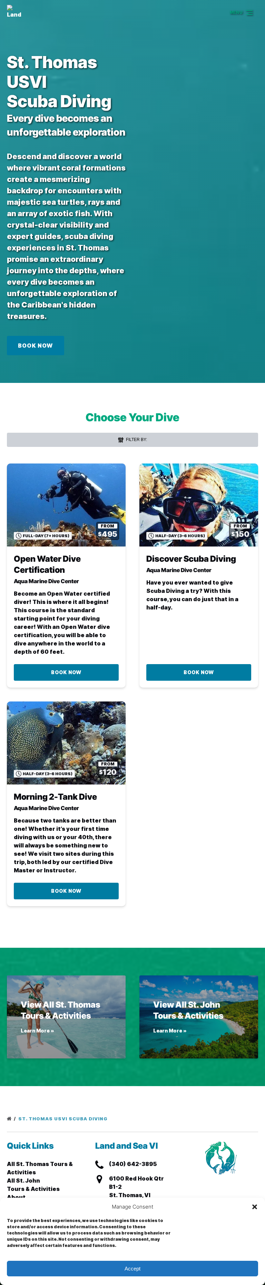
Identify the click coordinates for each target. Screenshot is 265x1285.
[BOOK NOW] (35, 326)
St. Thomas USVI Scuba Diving (63, 1118)
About (16, 1197)
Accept (132, 1269)
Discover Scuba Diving (191, 559)
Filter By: (136, 439)
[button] (254, 1206)
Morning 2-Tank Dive (55, 797)
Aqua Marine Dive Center (46, 581)
